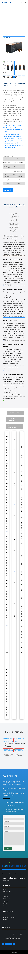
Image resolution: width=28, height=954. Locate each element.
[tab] (15, 413)
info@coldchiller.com (9, 930)
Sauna (4, 894)
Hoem (4, 889)
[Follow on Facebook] (8, 944)
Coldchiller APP (6, 919)
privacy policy (14, 952)
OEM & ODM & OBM (7, 915)
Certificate (5, 922)
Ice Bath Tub (5, 896)
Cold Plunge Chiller (7, 891)
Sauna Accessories (7, 898)
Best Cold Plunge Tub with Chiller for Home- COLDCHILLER (19, 756)
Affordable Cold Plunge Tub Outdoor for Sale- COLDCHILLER (8, 756)
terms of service (24, 951)
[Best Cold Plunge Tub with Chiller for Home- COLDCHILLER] (19, 750)
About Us (5, 903)
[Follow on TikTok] (11, 944)
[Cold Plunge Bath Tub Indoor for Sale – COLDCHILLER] (19, 740)
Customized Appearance (12, 427)
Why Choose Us (6, 901)
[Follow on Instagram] (6, 944)
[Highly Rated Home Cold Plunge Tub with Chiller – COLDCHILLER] (8, 740)
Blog (4, 905)
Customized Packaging (11, 419)
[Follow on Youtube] (3, 944)
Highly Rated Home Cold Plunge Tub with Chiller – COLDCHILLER (8, 745)
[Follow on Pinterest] (14, 944)
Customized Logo (13, 413)
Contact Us (7, 190)
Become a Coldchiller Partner (9, 917)
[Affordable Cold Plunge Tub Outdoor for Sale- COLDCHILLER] (8, 750)
